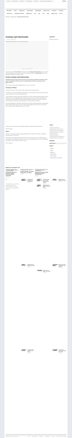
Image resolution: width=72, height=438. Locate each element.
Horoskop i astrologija (54, 127)
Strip (35, 13)
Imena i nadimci (53, 129)
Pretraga (64, 1)
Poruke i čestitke (53, 133)
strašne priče (61, 136)
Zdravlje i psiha (46, 10)
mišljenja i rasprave (53, 130)
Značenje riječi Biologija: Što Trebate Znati (30, 180)
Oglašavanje (22, 1)
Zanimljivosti (22, 10)
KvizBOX (36, 1)
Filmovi (15, 10)
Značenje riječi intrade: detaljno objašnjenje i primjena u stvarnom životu (41, 173)
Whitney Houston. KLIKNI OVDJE (28, 85)
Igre (39, 13)
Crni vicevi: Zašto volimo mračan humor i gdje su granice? (46, 181)
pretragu (22, 73)
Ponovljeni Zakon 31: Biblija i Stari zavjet (30, 350)
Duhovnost (54, 10)
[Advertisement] (36, 27)
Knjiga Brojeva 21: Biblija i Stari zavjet (31, 265)
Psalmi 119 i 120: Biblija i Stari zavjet (46, 271)
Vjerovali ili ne (54, 13)
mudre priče (60, 130)
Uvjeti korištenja (15, 1)
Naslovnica (9, 10)
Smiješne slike (29, 13)
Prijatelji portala (29, 1)
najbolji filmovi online (54, 132)
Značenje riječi (38, 10)
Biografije (61, 10)
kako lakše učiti (60, 129)
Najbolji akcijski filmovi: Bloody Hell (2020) (46, 186)
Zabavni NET (10, 436)
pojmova (14, 73)
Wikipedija (10, 128)
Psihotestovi (9, 13)
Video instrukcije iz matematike (45, 1)
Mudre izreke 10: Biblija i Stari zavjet (62, 180)
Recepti (61, 13)
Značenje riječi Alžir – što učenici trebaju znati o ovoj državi (27, 172)
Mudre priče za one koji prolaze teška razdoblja (62, 265)
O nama (8, 1)
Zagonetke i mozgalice (19, 13)
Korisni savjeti (30, 10)
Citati (43, 13)
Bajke (48, 13)
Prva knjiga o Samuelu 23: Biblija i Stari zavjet (62, 350)
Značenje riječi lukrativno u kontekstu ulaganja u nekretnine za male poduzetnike (11, 174)
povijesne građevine (54, 136)
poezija (61, 132)
